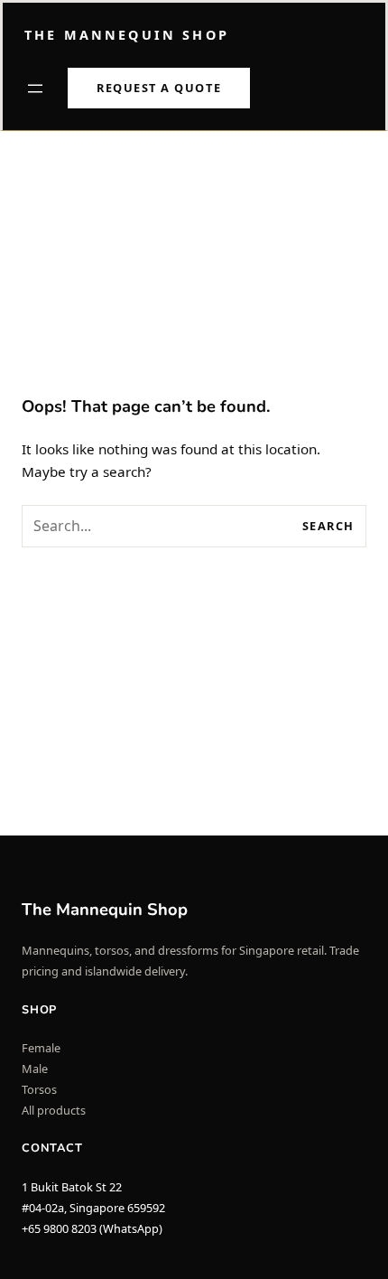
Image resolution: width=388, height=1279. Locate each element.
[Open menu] (35, 88)
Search (328, 526)
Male (35, 1068)
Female (41, 1048)
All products (54, 1110)
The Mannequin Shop (126, 34)
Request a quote (159, 87)
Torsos (39, 1089)
